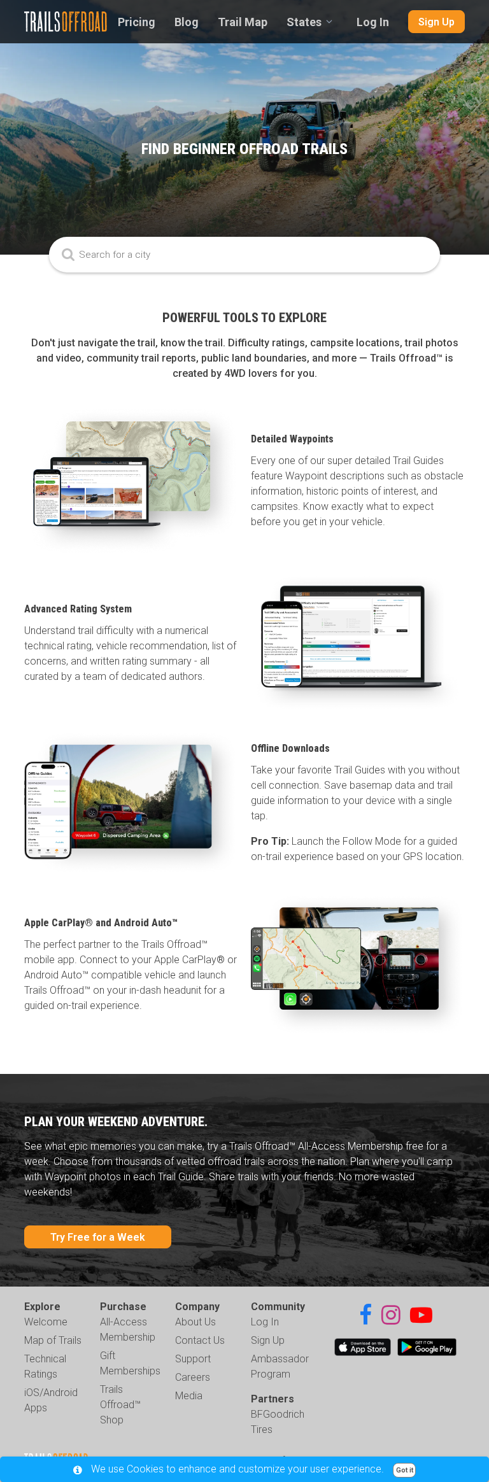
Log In (373, 22)
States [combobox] (304, 22)
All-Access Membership (127, 1329)
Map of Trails (53, 1340)
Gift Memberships (130, 1363)
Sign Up (436, 22)
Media (188, 1396)
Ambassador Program (280, 1366)
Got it (404, 1470)
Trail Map (242, 22)
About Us (195, 1322)
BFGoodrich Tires (277, 1422)
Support (193, 1359)
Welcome (45, 1322)
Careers (192, 1377)
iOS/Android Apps (51, 1400)
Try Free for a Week (97, 1237)
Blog (186, 22)
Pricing (136, 22)
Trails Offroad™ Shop (120, 1404)
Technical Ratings (45, 1366)
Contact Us (200, 1340)
